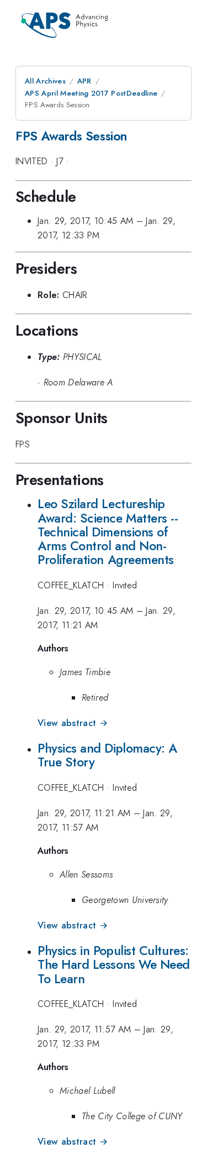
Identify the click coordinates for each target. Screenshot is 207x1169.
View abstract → (73, 723)
